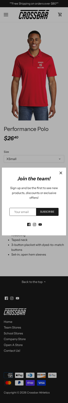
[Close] (61, 173)
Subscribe (47, 211)
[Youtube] (40, 224)
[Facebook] (28, 224)
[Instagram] (34, 224)
